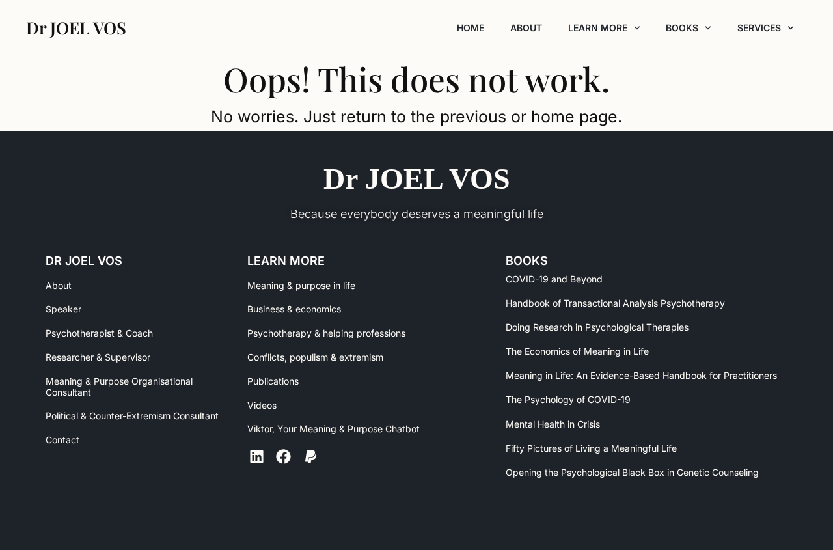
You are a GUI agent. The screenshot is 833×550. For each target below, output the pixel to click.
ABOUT (526, 27)
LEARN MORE (597, 27)
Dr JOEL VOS (416, 178)
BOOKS (682, 27)
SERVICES (759, 27)
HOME (470, 27)
